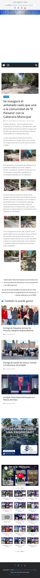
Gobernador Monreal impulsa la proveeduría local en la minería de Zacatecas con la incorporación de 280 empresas (21, 282)
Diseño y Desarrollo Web (14, 574)
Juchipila (6, 97)
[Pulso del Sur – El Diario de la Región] (20, 11)
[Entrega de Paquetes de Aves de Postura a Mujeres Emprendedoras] (20, 307)
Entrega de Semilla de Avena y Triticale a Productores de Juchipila (19, 363)
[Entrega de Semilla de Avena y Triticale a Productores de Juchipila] (20, 341)
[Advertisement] (20, 36)
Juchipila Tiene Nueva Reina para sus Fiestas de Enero (19, 398)
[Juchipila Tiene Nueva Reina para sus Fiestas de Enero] (20, 376)
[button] (22, 488)
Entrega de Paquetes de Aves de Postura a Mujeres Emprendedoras (18, 329)
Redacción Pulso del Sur (20, 121)
